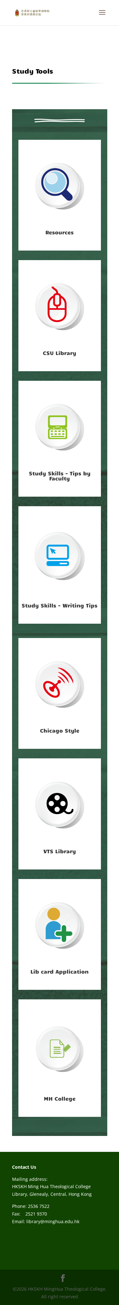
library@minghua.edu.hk (52, 1221)
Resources (59, 232)
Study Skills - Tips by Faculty (59, 475)
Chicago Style (59, 730)
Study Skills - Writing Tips (59, 605)
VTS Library (59, 851)
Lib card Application (59, 971)
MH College (60, 1098)
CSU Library (59, 353)
